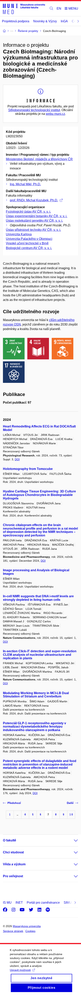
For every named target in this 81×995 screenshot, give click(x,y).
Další (70, 802)
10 (71, 814)
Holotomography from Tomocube (28, 469)
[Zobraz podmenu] (72, 840)
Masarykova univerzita (27, 926)
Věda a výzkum (14, 864)
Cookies (30, 931)
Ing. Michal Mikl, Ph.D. (25, 184)
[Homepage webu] (24, 8)
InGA (64, 21)
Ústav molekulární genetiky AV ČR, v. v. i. (34, 220)
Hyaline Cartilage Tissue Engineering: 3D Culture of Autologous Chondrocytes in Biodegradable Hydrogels (39, 495)
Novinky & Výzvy (45, 21)
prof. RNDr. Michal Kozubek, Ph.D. (34, 200)
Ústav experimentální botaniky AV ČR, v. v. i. (36, 216)
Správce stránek (13, 931)
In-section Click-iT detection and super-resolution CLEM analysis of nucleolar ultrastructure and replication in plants (39, 655)
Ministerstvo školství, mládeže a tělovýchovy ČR (39, 159)
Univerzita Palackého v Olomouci (29, 238)
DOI (17, 459)
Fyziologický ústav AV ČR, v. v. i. (28, 211)
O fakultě (9, 840)
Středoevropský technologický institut (34, 110)
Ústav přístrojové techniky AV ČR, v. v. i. (33, 229)
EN (59, 8)
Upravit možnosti (20, 970)
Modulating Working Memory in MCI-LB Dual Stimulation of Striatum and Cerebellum (36, 694)
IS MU (7, 902)
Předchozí (14, 802)
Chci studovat (13, 852)
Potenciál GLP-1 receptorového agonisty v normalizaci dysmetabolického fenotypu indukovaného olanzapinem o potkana (34, 727)
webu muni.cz (55, 113)
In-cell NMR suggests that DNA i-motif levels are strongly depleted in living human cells (38, 598)
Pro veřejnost (13, 876)
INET (19, 902)
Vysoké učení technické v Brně (27, 243)
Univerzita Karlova (19, 234)
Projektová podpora (15, 21)
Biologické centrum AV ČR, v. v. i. (29, 248)
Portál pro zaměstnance (43, 902)
